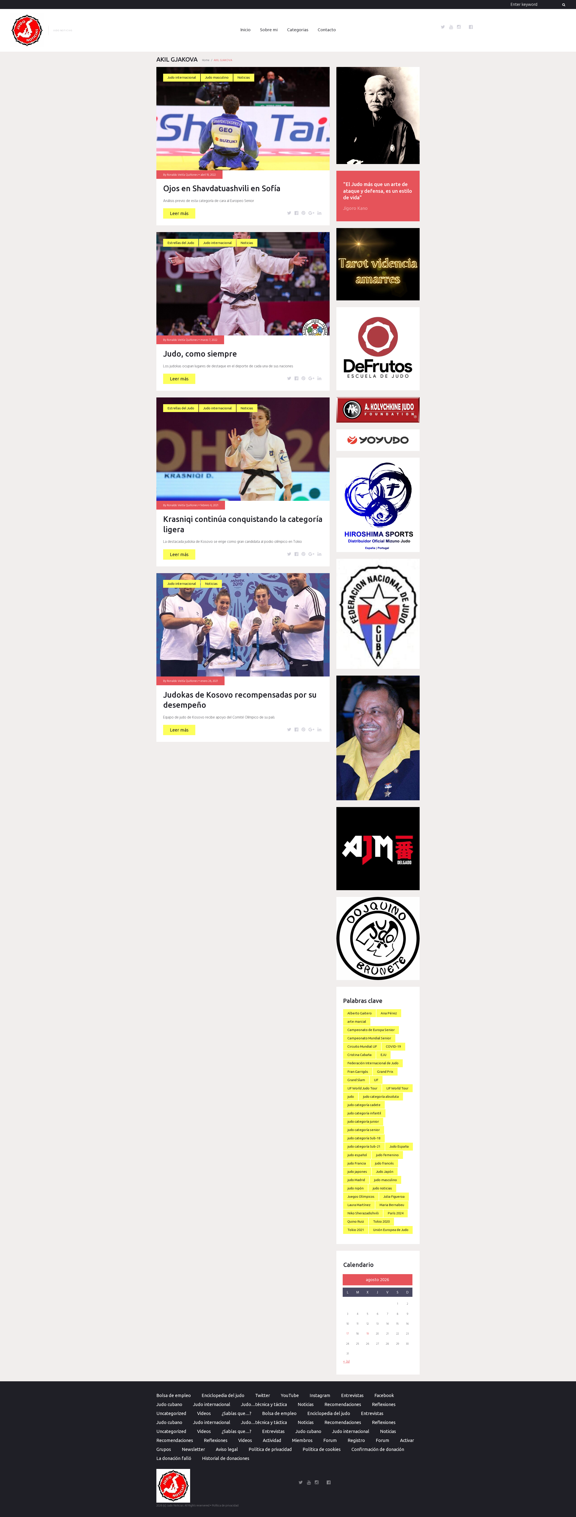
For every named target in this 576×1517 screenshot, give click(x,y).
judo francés (384, 1163)
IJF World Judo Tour (362, 1088)
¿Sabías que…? (236, 1413)
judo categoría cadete (363, 1105)
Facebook (384, 1395)
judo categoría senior (363, 1130)
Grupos (163, 1449)
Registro (356, 1440)
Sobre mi (269, 30)
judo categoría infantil (364, 1113)
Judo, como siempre (200, 353)
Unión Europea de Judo (390, 1230)
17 (347, 1334)
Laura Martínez (359, 1205)
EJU (383, 1055)
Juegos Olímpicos (360, 1196)
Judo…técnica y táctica (264, 1404)
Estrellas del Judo (180, 243)
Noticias (243, 77)
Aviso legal (227, 1449)
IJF (376, 1080)
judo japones (357, 1171)
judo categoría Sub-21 (363, 1146)
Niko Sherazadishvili (363, 1213)
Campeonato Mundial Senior (369, 1038)
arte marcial (356, 1021)
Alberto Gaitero (359, 1013)
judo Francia (356, 1163)
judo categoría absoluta (381, 1096)
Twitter (262, 1395)
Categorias (297, 30)
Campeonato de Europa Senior (371, 1030)
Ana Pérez (389, 1013)
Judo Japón (384, 1171)
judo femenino (387, 1155)
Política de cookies (322, 1449)
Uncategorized (171, 1413)
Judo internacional (181, 77)
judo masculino (385, 1180)
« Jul (346, 1362)
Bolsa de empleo (173, 1395)
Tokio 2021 (355, 1230)
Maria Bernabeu (392, 1205)
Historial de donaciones (225, 1458)
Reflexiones (384, 1404)
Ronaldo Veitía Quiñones (182, 175)
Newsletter (193, 1449)
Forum (330, 1440)
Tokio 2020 (381, 1221)
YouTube (290, 1395)
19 (368, 1334)
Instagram (320, 1395)
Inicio (245, 30)
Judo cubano (169, 1404)
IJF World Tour (397, 1088)
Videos (204, 1413)
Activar (407, 1440)
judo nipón (355, 1188)
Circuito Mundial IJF (362, 1046)
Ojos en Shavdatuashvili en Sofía (221, 188)
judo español (357, 1155)
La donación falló (173, 1458)
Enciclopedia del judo (223, 1395)
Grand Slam (356, 1080)
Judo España (399, 1146)
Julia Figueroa (394, 1196)
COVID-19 (393, 1046)
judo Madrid (356, 1180)
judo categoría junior (363, 1121)
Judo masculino (217, 77)
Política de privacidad (270, 1449)
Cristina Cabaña (359, 1055)
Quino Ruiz (355, 1221)
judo (350, 1096)
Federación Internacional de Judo (372, 1063)
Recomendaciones (342, 1404)
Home (205, 60)
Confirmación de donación (377, 1449)
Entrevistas (352, 1395)
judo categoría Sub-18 (363, 1138)
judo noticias (382, 1188)
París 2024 (395, 1213)
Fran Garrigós (357, 1071)
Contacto (327, 30)
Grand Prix (385, 1071)
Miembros (302, 1440)
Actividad (272, 1440)
